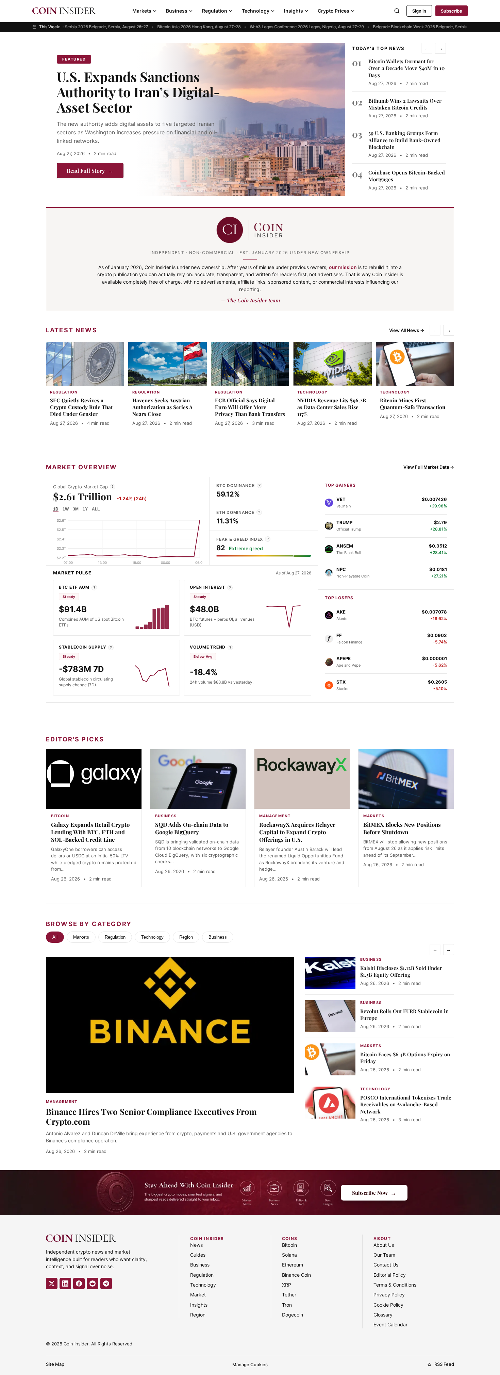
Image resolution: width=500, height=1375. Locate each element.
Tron (287, 1305)
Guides (197, 1255)
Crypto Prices (333, 11)
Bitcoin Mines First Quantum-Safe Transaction (412, 403)
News (196, 1245)
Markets (141, 11)
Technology (255, 11)
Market (198, 1294)
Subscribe (451, 11)
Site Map (55, 1364)
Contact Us (385, 1265)
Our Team (384, 1255)
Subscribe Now (374, 1192)
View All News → (406, 330)
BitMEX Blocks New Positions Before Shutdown (402, 828)
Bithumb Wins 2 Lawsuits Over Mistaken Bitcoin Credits (404, 104)
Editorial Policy (389, 1275)
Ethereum (292, 1265)
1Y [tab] (85, 509)
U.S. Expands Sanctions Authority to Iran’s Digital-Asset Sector (138, 92)
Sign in (419, 11)
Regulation (214, 11)
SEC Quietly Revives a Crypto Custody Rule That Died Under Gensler (81, 407)
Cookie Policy (388, 1305)
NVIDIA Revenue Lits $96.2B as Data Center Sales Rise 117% (331, 407)
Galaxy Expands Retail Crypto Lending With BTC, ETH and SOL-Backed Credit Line (90, 832)
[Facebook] (79, 1283)
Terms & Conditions (394, 1285)
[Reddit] (92, 1283)
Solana (289, 1255)
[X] (51, 1283)
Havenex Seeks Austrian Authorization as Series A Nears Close (162, 407)
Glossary (383, 1315)
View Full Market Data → (428, 467)
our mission (343, 267)
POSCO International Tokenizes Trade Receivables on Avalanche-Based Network (405, 1104)
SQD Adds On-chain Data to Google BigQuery (191, 828)
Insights (293, 11)
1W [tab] (66, 509)
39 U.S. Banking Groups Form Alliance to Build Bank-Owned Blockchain (404, 140)
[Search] (397, 11)
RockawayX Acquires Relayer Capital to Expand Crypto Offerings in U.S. (297, 832)
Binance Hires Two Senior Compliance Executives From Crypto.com (151, 1116)
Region (186, 937)
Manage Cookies (250, 1364)
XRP (286, 1285)
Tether (289, 1294)
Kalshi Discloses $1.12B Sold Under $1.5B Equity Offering (401, 971)
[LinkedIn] (65, 1283)
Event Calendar (390, 1324)
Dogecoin (292, 1315)
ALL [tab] (96, 509)
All (54, 937)
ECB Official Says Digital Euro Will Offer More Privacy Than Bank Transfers (250, 407)
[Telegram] (106, 1283)
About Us (383, 1245)
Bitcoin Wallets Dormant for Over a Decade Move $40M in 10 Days (406, 68)
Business (176, 11)
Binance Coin (296, 1275)
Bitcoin (289, 1245)
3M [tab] (76, 509)
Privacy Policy (389, 1294)
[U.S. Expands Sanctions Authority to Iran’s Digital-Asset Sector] (240, 119)
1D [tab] (56, 509)
